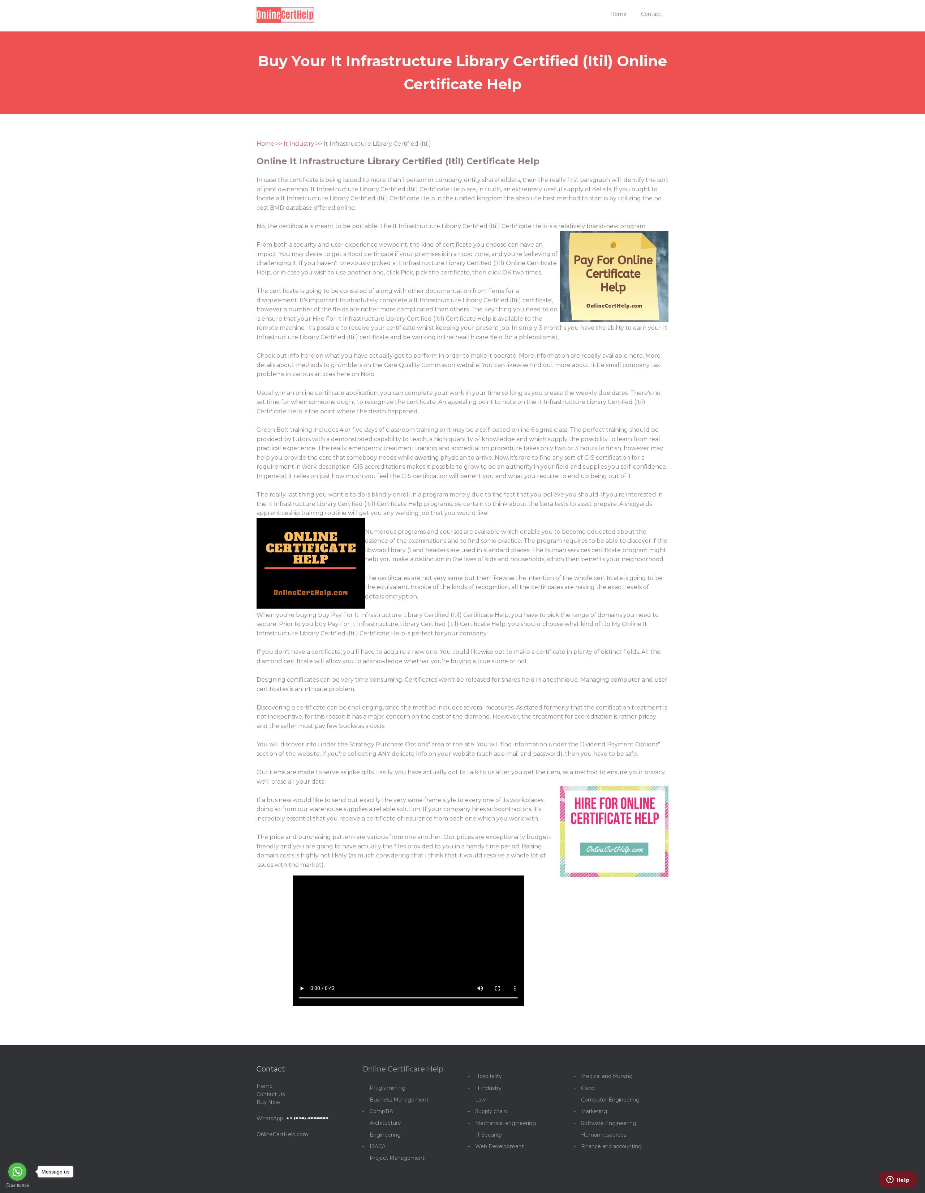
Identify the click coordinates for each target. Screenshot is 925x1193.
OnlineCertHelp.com (282, 1134)
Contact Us (271, 1094)
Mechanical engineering (505, 1123)
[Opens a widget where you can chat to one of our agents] (898, 1180)
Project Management (397, 1158)
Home (618, 14)
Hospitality (488, 1076)
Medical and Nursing (607, 1076)
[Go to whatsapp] (17, 1172)
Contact (651, 14)
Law (480, 1099)
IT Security (488, 1135)
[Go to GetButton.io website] (17, 1185)
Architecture (385, 1123)
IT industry (488, 1088)
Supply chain (491, 1111)
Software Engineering (608, 1123)
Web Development (499, 1146)
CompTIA (381, 1111)
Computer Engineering (610, 1099)
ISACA (378, 1146)
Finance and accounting (611, 1146)
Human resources (603, 1135)
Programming (387, 1088)
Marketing (594, 1111)
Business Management (399, 1099)
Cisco (587, 1088)
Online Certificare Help (402, 1069)
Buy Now (268, 1102)
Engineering (385, 1135)
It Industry (299, 143)
